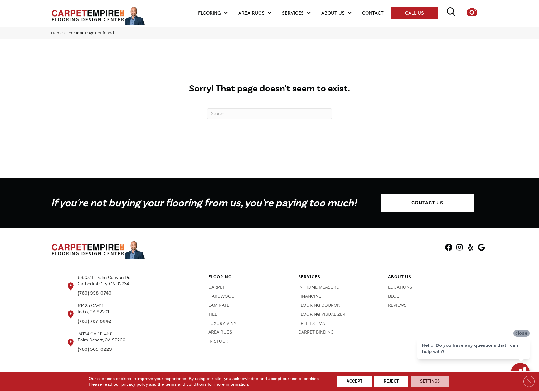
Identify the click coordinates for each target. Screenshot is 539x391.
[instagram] (459, 248)
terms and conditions (185, 384)
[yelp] (470, 248)
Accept (354, 381)
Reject (391, 381)
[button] (427, 203)
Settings (430, 381)
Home (57, 33)
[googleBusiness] (481, 248)
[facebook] (448, 248)
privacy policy (134, 384)
